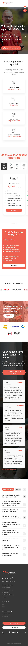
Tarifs (3, 606)
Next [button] (26, 197)
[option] (14, 194)
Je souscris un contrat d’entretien (14, 372)
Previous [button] (2, 197)
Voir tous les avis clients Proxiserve (9, 469)
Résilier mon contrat (6, 587)
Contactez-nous (5, 616)
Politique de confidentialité (7, 589)
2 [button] (13, 224)
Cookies (4, 597)
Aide (3, 604)
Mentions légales (5, 592)
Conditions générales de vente (8, 594)
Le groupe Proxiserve (6, 613)
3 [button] (14, 224)
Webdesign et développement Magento (13, 643)
